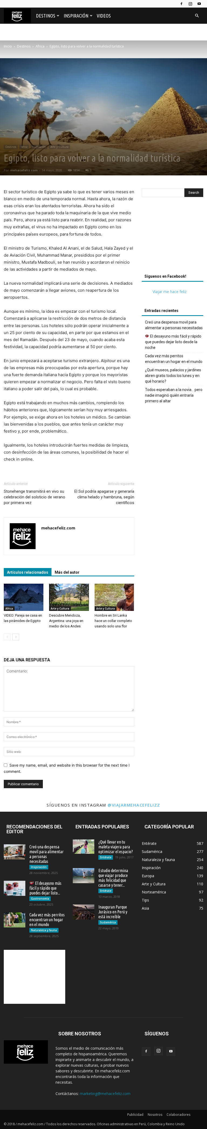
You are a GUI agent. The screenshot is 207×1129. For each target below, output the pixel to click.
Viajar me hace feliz (170, 291)
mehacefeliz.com (23, 170)
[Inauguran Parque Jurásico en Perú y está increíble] (83, 912)
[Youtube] (199, 4)
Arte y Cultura (59, 147)
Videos (104, 15)
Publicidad (135, 1114)
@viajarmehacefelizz (134, 805)
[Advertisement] (172, 237)
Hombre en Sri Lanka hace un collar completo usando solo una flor (113, 620)
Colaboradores (178, 1114)
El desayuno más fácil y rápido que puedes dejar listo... (45, 888)
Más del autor (67, 572)
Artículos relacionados (27, 572)
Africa (40, 46)
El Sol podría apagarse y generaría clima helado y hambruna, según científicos (104, 497)
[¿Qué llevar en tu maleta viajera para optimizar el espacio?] (83, 846)
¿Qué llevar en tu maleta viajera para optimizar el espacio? (115, 846)
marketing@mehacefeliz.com (105, 1093)
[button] (196, 15)
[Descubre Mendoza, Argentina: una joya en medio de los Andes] (69, 597)
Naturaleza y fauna (44, 930)
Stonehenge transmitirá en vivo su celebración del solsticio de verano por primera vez (34, 497)
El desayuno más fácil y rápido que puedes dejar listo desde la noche (173, 342)
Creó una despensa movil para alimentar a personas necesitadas (174, 325)
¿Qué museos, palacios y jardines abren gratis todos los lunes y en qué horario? (173, 375)
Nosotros (155, 1114)
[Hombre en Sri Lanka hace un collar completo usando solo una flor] (114, 597)
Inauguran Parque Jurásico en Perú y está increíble (112, 911)
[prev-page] (7, 637)
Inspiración (76, 15)
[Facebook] (181, 4)
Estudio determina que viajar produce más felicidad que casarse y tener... (113, 877)
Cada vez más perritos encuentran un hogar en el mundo (173, 359)
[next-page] (15, 637)
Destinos (45, 15)
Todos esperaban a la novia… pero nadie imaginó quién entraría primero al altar (173, 395)
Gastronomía (40, 898)
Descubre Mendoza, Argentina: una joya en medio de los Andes (66, 620)
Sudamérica (108, 922)
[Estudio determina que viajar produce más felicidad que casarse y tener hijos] (83, 875)
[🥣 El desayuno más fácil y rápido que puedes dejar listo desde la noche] (14, 888)
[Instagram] (190, 4)
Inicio (8, 46)
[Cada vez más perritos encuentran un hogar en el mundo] (14, 919)
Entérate (105, 857)
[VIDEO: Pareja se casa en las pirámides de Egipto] (23, 597)
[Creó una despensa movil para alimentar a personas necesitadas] (14, 851)
